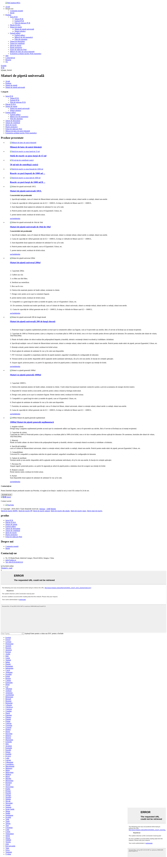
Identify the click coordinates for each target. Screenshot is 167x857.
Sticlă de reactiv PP (25, 511)
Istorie (12, 13)
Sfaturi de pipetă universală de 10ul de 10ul (30, 227)
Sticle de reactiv (15, 45)
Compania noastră (16, 11)
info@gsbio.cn (10, 560)
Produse (8, 15)
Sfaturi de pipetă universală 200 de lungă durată (32, 321)
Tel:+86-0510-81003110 (14, 562)
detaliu (17, 218)
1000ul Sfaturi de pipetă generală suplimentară (32, 422)
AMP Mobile (51, 509)
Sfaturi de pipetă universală (24, 29)
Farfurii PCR (19, 21)
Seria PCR (14, 17)
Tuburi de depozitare (17, 41)
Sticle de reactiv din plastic (60, 511)
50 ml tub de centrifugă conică (24, 164)
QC (6, 62)
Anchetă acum (6, 495)
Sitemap (42, 509)
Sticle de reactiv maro (78, 511)
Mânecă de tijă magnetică (24, 37)
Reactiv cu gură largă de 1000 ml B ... (27, 182)
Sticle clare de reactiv (94, 511)
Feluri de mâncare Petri (18, 49)
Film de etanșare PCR (22, 23)
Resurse (8, 60)
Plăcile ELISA (15, 25)
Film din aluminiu (21, 39)
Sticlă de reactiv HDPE (9, 511)
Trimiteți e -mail (6, 568)
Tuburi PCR (19, 19)
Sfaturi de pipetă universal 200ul (25, 262)
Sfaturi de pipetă (16, 27)
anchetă (12, 218)
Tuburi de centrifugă (17, 43)
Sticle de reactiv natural (41, 511)
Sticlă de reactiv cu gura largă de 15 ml (28, 156)
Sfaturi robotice (20, 31)
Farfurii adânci (15, 33)
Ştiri (6, 56)
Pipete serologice (16, 47)
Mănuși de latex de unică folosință (22, 52)
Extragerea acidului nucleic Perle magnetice (25, 54)
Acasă (7, 7)
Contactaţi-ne (10, 58)
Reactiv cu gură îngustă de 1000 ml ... (27, 173)
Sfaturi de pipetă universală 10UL (26, 191)
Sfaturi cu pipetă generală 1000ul (25, 375)
